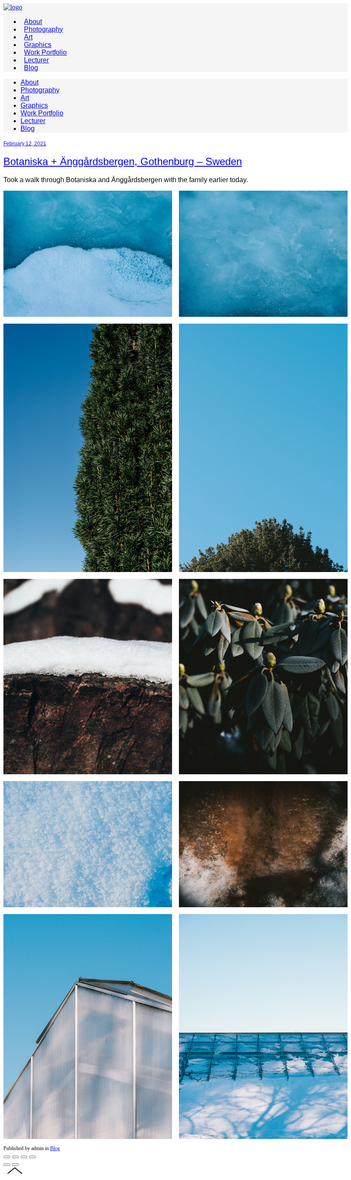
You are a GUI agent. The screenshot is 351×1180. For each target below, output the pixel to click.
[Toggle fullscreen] (24, 1157)
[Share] (15, 1157)
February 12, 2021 (24, 144)
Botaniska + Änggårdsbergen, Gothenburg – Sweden (122, 161)
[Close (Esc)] (6, 1157)
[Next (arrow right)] (15, 1164)
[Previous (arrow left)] (6, 1164)
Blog (55, 1148)
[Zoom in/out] (32, 1157)
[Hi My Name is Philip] (12, 7)
